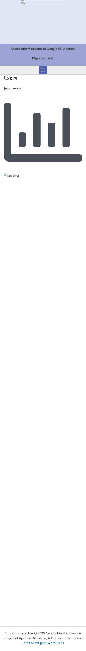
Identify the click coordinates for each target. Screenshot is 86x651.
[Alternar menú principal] (43, 70)
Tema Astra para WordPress (43, 642)
